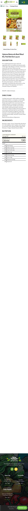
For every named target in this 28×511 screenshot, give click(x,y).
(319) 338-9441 (7, 485)
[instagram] (16, 469)
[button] (4, 37)
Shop (7, 6)
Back (3, 6)
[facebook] (12, 469)
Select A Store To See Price (10, 49)
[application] (22, 508)
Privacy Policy (11, 508)
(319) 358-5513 (20, 485)
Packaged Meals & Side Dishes (17, 6)
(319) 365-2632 (7, 499)
